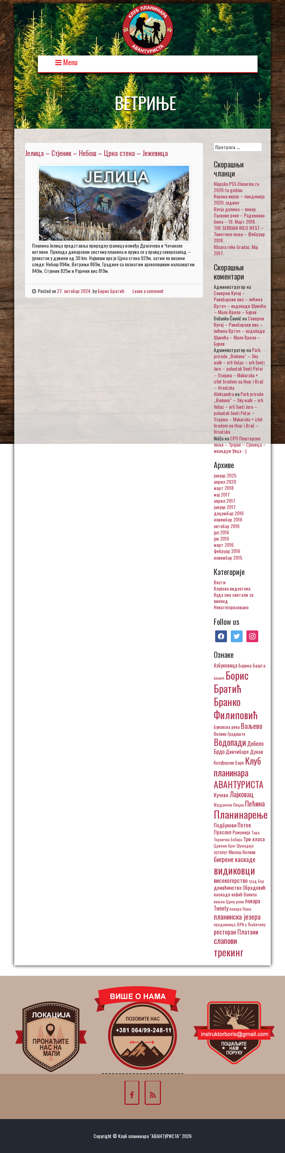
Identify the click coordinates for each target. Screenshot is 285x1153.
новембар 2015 (228, 557)
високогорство (231, 880)
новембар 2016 (228, 519)
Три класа (254, 839)
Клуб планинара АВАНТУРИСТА (238, 772)
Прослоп (222, 832)
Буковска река (227, 726)
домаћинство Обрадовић (240, 887)
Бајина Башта (252, 665)
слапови (225, 940)
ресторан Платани (236, 931)
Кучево (221, 795)
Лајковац (241, 794)
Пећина (255, 803)
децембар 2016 (229, 513)
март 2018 (224, 487)
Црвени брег (225, 846)
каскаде (222, 894)
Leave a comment (148, 290)
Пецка (238, 804)
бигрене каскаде (234, 859)
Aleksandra (224, 393)
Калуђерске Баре (229, 762)
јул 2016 (221, 532)
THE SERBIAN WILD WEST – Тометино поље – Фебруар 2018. (239, 234)
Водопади (230, 742)
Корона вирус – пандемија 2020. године (239, 199)
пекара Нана (240, 908)
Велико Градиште (229, 733)
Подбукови (225, 825)
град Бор (256, 881)
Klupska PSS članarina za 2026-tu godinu (236, 186)
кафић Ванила (244, 894)
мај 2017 (222, 494)
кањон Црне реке (229, 901)
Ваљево (251, 725)
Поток (244, 824)
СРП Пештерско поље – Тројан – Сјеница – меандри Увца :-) (240, 444)
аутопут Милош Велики (234, 852)
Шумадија (245, 846)
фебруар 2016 (227, 550)
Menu (70, 62)
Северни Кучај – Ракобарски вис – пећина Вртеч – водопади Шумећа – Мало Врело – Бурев (240, 302)
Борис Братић (111, 290)
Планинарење (241, 814)
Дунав (256, 751)
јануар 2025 (225, 475)
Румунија (241, 832)
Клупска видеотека (232, 588)
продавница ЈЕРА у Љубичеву (240, 924)
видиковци (234, 870)
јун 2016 (221, 538)
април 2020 (225, 481)
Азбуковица (225, 665)
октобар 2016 (226, 526)
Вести (220, 582)
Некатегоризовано (231, 607)
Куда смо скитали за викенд (233, 597)
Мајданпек (223, 805)
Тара (255, 832)
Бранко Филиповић (236, 708)
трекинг (228, 952)
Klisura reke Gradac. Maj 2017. (236, 250)
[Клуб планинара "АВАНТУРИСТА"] (148, 28)
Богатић (219, 678)
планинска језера (237, 916)
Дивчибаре (237, 751)
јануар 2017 (225, 506)
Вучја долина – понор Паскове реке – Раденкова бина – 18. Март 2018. (239, 215)
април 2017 (224, 500)
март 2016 (224, 544)
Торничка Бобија (228, 839)
